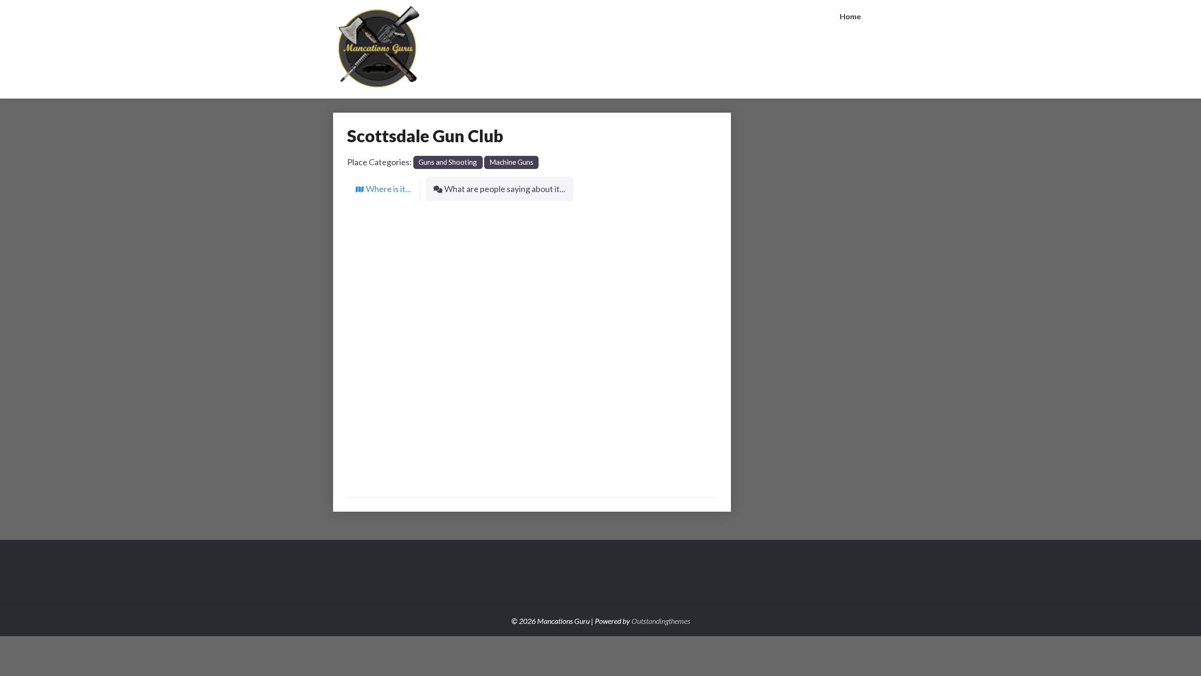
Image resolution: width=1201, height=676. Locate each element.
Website (375, 214)
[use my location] (638, 450)
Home (850, 16)
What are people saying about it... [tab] (504, 189)
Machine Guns (511, 162)
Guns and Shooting (447, 162)
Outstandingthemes (660, 620)
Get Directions (683, 450)
